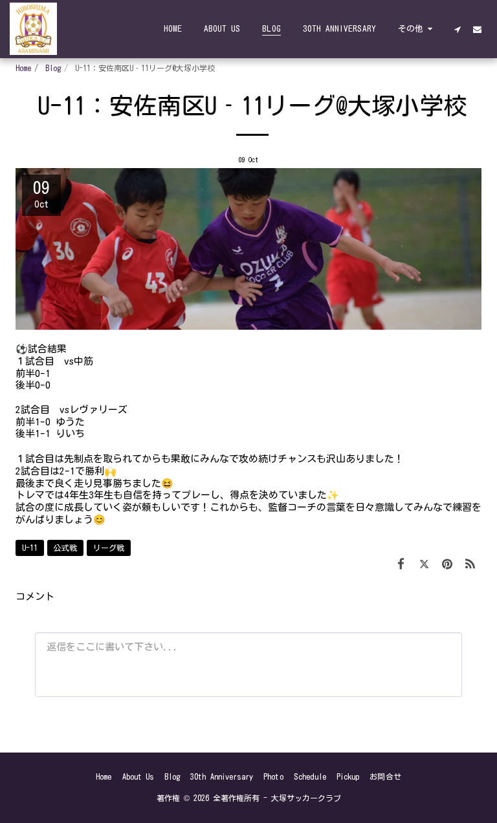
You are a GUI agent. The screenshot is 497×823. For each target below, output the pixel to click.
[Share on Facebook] (401, 563)
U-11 (30, 547)
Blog (53, 68)
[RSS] (470, 563)
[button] (457, 29)
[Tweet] (424, 563)
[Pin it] (447, 563)
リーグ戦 (108, 547)
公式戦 (65, 547)
